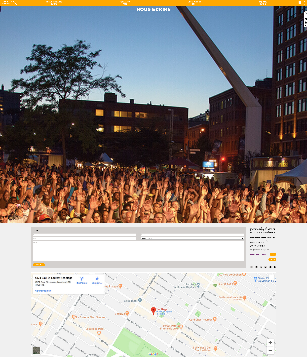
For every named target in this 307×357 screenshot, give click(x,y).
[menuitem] (304, 2)
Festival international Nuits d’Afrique (54, 3)
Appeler (272, 259)
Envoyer (39, 265)
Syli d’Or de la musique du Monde (194, 3)
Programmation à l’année (125, 3)
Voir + (273, 254)
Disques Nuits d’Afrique (263, 3)
